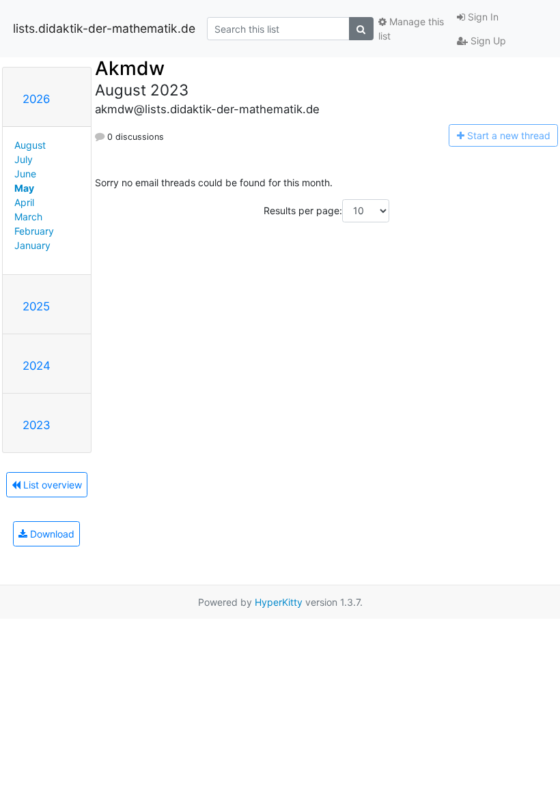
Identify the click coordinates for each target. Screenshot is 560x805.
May (24, 188)
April (24, 202)
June (25, 173)
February (34, 231)
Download (50, 534)
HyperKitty (279, 602)
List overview (51, 485)
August (30, 145)
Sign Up (487, 40)
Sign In (482, 17)
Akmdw (130, 68)
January (32, 245)
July (23, 159)
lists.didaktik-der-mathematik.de (104, 28)
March (28, 216)
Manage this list (411, 29)
